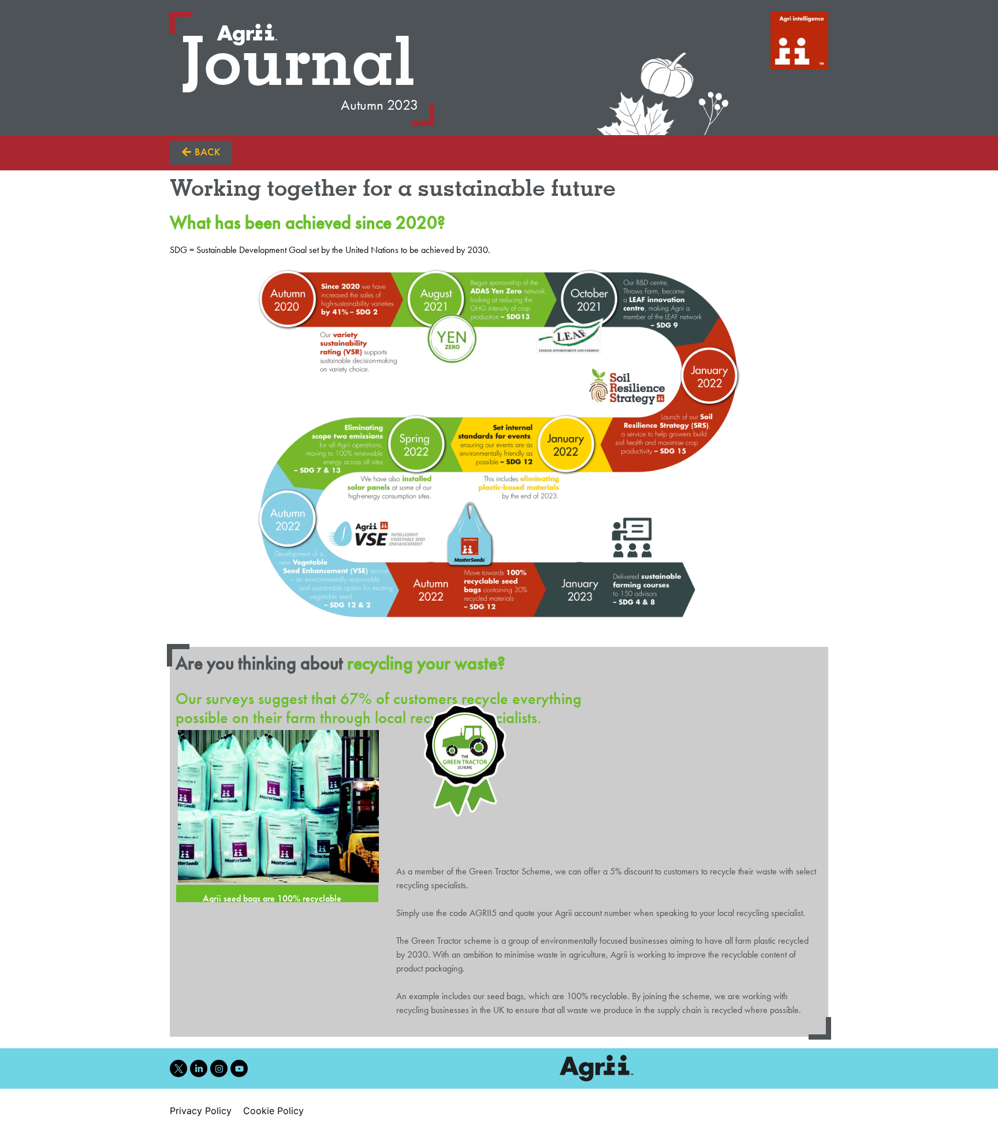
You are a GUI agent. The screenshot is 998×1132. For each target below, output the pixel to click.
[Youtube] (239, 1068)
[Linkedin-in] (198, 1068)
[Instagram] (219, 1068)
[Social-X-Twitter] (178, 1068)
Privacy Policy (201, 1110)
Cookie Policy (273, 1110)
